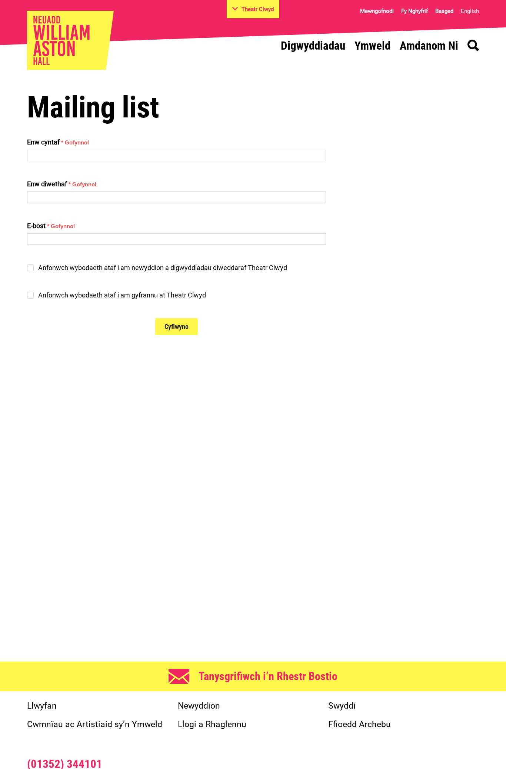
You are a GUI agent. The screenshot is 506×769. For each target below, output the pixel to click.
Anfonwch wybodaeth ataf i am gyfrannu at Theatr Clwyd (122, 295)
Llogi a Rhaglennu (212, 724)
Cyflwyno (176, 326)
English (470, 11)
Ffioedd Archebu (359, 724)
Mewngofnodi (377, 11)
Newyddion (199, 706)
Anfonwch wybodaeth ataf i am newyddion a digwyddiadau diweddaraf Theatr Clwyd (162, 267)
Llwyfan (42, 706)
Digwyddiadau (313, 46)
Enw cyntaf (58, 142)
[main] (253, 358)
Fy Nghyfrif (414, 11)
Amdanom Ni (429, 46)
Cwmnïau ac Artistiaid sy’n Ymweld (94, 724)
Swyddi (342, 706)
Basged (444, 11)
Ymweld (372, 46)
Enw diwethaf (61, 184)
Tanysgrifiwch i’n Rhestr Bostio (268, 676)
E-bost (51, 226)
